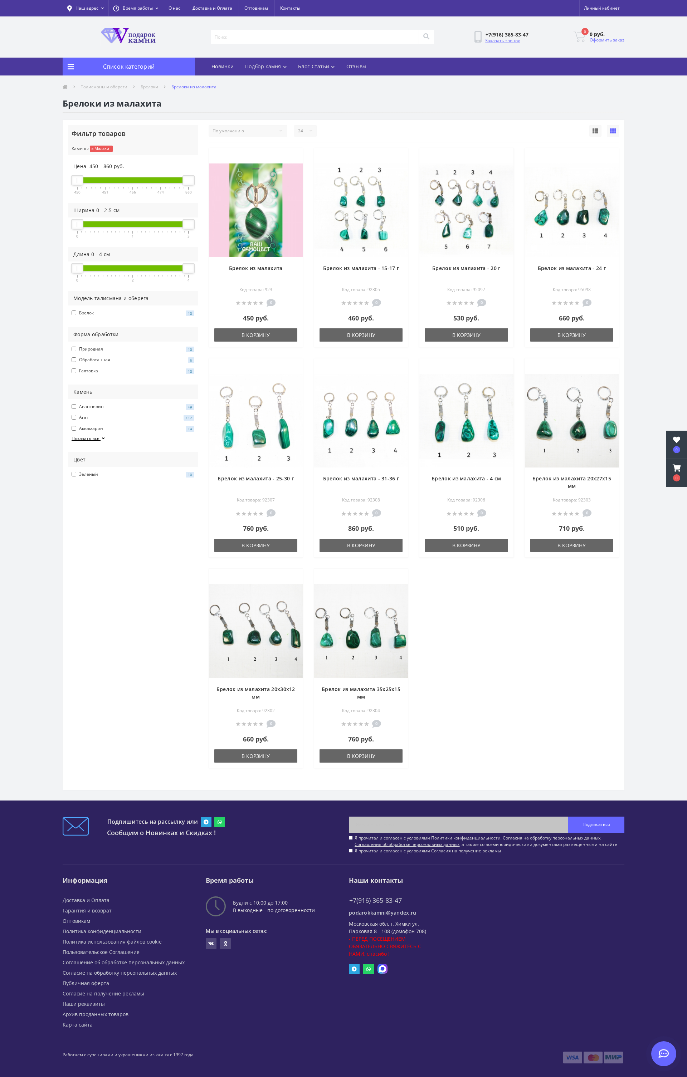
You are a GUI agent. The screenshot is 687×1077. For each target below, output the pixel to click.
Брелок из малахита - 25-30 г (255, 478)
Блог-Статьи (313, 66)
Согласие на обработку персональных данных (120, 972)
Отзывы (356, 66)
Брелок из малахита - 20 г (466, 268)
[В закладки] (291, 157)
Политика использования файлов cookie (112, 941)
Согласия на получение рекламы (466, 851)
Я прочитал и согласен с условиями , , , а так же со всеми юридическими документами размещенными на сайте (486, 841)
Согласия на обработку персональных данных (551, 838)
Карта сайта (78, 1024)
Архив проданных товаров (95, 1014)
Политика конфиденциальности (102, 931)
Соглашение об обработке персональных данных (124, 962)
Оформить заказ (607, 40)
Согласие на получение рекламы (103, 993)
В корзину (256, 335)
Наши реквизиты (84, 1003)
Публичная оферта (86, 983)
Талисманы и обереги (104, 87)
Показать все (86, 438)
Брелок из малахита (255, 268)
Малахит (102, 148)
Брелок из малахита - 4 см (466, 478)
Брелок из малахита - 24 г (572, 268)
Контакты (290, 8)
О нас (174, 8)
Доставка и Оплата (212, 8)
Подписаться (596, 824)
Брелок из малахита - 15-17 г (361, 268)
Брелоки (149, 87)
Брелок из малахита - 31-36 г (361, 478)
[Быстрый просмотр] (291, 169)
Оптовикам (256, 8)
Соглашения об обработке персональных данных (407, 844)
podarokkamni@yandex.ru (382, 912)
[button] (135, 8)
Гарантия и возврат (87, 910)
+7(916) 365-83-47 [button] (375, 900)
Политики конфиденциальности (466, 838)
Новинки (222, 66)
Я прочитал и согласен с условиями (428, 851)
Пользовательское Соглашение (101, 952)
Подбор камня (263, 66)
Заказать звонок (502, 41)
